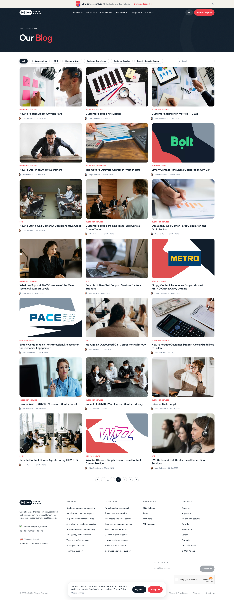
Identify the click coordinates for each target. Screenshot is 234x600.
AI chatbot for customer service (81, 524)
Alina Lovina (26, 293)
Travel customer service (116, 513)
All (23, 61)
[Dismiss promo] (212, 3)
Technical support (74, 551)
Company (135, 12)
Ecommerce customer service (118, 524)
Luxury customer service (116, 540)
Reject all (139, 589)
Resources (120, 12)
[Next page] (136, 479)
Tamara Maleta (27, 175)
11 (112, 480)
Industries (90, 12)
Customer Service (122, 61)
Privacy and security (191, 518)
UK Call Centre (189, 545)
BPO (56, 61)
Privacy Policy (120, 589)
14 (130, 480)
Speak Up (210, 593)
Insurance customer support (118, 551)
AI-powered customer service (80, 518)
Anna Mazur (93, 293)
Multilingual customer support (80, 513)
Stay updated (162, 562)
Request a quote (204, 12)
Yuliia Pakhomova (95, 234)
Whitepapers (149, 524)
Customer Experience (96, 61)
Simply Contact (25, 28)
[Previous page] (97, 479)
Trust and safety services (77, 540)
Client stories (106, 12)
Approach (186, 513)
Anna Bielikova (27, 118)
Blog (145, 513)
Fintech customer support (117, 508)
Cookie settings (77, 593)
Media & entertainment (115, 545)
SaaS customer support (116, 529)
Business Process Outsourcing (80, 529)
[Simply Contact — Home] (30, 12)
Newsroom (187, 529)
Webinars (147, 518)
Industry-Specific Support (148, 61)
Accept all (155, 589)
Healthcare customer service (118, 518)
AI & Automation (39, 61)
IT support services (75, 545)
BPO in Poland (188, 551)
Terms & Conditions (178, 593)
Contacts (149, 12)
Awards (185, 524)
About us (186, 508)
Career (185, 534)
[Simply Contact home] (30, 502)
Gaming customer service (117, 534)
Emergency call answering (78, 534)
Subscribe (207, 568)
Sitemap (196, 593)
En (189, 12)
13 (124, 480)
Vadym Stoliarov (94, 118)
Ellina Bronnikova (161, 175)
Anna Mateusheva (161, 409)
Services (76, 12)
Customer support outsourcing (80, 508)
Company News (72, 61)
